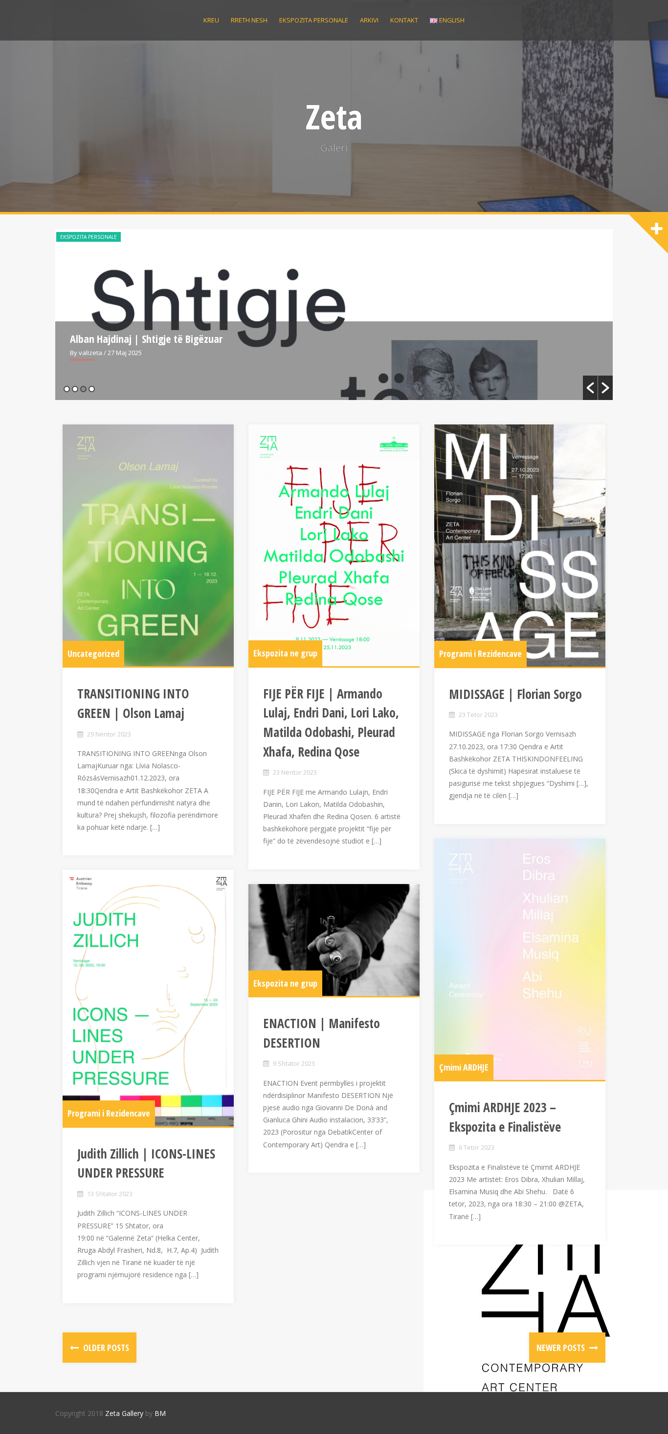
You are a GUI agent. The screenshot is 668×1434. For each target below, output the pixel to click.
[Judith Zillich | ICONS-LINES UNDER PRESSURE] (148, 998)
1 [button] (67, 389)
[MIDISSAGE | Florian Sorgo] (519, 545)
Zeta (334, 116)
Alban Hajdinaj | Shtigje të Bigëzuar (146, 338)
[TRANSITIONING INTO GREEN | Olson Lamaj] (148, 545)
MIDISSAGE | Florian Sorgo (515, 694)
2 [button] (75, 389)
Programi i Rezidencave (480, 653)
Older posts (105, 1347)
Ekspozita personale (313, 20)
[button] (590, 388)
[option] (334, 314)
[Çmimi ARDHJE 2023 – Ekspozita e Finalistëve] (519, 959)
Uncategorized (93, 653)
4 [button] (92, 389)
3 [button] (83, 389)
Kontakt (404, 20)
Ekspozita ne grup (285, 653)
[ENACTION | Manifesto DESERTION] (334, 940)
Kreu (211, 20)
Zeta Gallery (124, 1413)
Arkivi (369, 20)
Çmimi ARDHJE (464, 1067)
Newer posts (561, 1347)
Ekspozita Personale (88, 236)
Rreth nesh (249, 20)
